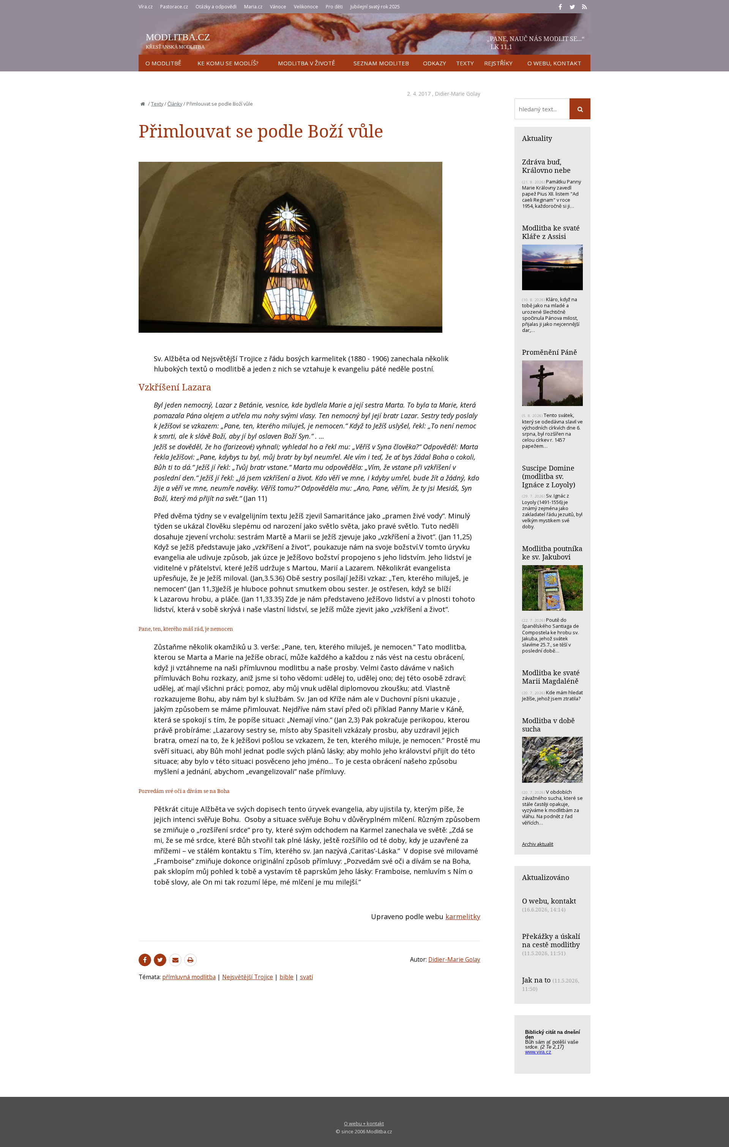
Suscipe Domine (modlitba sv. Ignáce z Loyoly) (548, 476)
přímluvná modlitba (189, 977)
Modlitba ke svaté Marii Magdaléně (551, 677)
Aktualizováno (545, 877)
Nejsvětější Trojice (247, 977)
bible (286, 977)
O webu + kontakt (364, 1123)
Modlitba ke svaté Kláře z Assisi (551, 232)
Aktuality (537, 138)
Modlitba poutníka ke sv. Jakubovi (552, 552)
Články (174, 103)
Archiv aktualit (537, 844)
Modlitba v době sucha (548, 724)
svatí (306, 977)
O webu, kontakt (549, 900)
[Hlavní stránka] (143, 103)
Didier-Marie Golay (457, 93)
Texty (157, 103)
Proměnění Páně (549, 352)
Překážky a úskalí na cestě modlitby (551, 940)
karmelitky (462, 916)
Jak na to (536, 979)
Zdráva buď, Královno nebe (546, 166)
